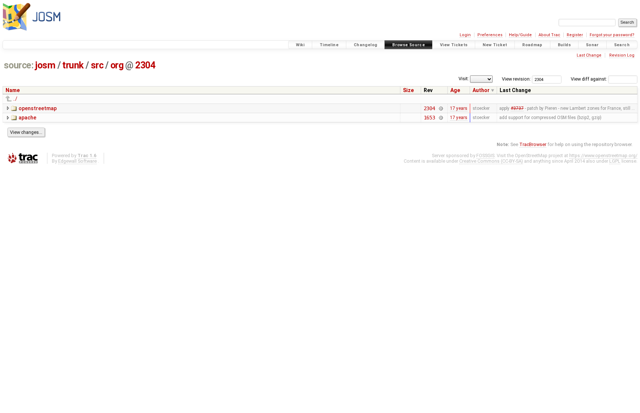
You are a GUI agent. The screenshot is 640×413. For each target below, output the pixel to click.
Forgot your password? (612, 35)
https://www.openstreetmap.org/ (603, 155)
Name (13, 90)
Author (481, 90)
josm (45, 65)
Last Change (589, 55)
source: (19, 65)
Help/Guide (520, 35)
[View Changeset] (440, 108)
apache (27, 118)
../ (15, 99)
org (117, 65)
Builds (564, 45)
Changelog (365, 45)
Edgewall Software (77, 161)
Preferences (490, 35)
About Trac (549, 35)
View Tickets (454, 45)
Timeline (329, 45)
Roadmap (532, 45)
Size (408, 90)
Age (455, 90)
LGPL (614, 161)
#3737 (517, 108)
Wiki (300, 45)
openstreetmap (38, 108)
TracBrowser (532, 144)
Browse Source (408, 45)
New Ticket (495, 45)
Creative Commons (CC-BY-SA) (491, 161)
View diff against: (589, 79)
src (97, 65)
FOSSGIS (485, 155)
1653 (429, 118)
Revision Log (621, 55)
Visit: (464, 78)
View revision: (516, 79)
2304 (145, 65)
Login (465, 35)
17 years (458, 108)
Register (575, 35)
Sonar (592, 45)
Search (622, 45)
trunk (73, 65)
